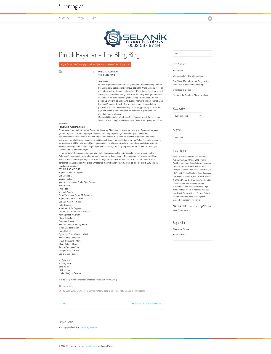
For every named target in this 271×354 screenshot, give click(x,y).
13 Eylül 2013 (69, 290)
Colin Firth (201, 166)
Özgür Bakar (183, 210)
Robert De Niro (196, 193)
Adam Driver (178, 156)
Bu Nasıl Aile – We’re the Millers (148, 303)
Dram (116, 64)
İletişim (80, 18)
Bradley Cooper (201, 160)
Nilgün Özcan (67, 64)
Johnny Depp (202, 173)
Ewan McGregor (205, 170)
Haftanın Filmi (179, 234)
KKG (94, 18)
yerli (204, 205)
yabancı (181, 205)
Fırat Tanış (177, 172)
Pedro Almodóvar (193, 189)
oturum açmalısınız (88, 327)
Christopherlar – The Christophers (188, 75)
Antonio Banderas (180, 160)
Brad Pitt (176, 163)
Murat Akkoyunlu (190, 186)
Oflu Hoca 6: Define (182, 89)
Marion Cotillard (188, 179)
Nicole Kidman (179, 189)
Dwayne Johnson (180, 169)
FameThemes (91, 345)
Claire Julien (82, 290)
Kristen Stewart (198, 176)
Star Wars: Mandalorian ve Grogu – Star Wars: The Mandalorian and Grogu (191, 83)
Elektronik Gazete (181, 229)
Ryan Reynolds (199, 196)
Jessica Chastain (189, 173)
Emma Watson (95, 290)
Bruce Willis (185, 163)
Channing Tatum (179, 166)
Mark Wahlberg (202, 180)
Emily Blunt (193, 169)
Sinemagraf (71, 6)
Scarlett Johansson (181, 199)
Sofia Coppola (138, 290)
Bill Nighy (191, 160)
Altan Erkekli (188, 156)
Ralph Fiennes (183, 193)
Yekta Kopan (194, 206)
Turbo (62, 303)
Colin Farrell (191, 166)
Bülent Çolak (195, 163)
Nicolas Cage (202, 186)
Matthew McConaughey (188, 183)
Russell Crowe (187, 196)
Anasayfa (64, 18)
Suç (121, 64)
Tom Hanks (195, 200)
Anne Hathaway (200, 156)
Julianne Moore (183, 176)
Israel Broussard (111, 290)
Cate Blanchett (205, 163)
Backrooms (178, 70)
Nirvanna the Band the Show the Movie (190, 95)
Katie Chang (125, 290)
